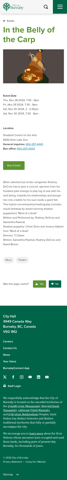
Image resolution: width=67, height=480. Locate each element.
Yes (42, 284)
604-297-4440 (34, 144)
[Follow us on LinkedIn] (38, 377)
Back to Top (61, 300)
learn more (36, 433)
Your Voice (9, 361)
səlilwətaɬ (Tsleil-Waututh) (33, 410)
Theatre (22, 260)
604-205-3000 (26, 148)
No (57, 284)
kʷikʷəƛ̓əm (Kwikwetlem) (23, 414)
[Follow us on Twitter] (5, 377)
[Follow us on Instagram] (21, 377)
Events (10, 20)
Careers (8, 341)
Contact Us (10, 348)
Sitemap (8, 474)
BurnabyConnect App (16, 368)
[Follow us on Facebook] (13, 377)
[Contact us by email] (47, 377)
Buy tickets (13, 165)
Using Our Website (36, 461)
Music (8, 260)
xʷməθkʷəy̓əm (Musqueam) (24, 406)
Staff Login (14, 386)
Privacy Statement (12, 461)
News (6, 355)
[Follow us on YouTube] (30, 377)
